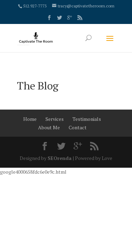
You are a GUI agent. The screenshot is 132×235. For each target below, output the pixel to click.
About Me (49, 127)
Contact (78, 127)
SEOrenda (59, 158)
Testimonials (87, 119)
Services (54, 119)
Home (30, 119)
